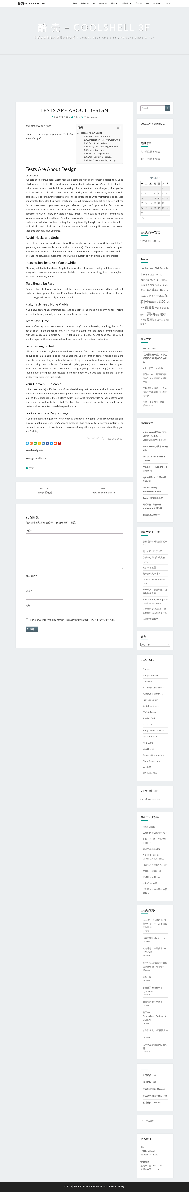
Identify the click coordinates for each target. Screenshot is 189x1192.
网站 (28, 605)
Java (143, 274)
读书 (159, 320)
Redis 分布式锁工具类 (153, 498)
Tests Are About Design (90, 132)
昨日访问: (147, 1082)
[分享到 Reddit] (55, 443)
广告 (142, 308)
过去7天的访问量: (151, 1088)
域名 (156, 302)
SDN (146, 290)
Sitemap (156, 3)
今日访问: (147, 1075)
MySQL (143, 285)
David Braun (148, 748)
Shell (151, 290)
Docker (144, 268)
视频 (150, 320)
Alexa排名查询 (147, 1120)
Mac (165, 280)
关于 (113, 3)
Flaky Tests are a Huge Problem (103, 146)
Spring (159, 290)
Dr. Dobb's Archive (151, 706)
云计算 (160, 295)
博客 (151, 302)
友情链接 (125, 3)
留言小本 (103, 3)
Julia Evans (148, 742)
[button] (117, 128)
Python (158, 285)
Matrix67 (147, 767)
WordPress (101, 1186)
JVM (157, 275)
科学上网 (147, 977)
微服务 (150, 308)
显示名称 (31, 576)
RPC (142, 290)
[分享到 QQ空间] (39, 443)
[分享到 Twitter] (51, 443)
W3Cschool (148, 724)
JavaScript (151, 275)
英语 (145, 320)
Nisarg (121, 1186)
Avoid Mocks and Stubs (99, 136)
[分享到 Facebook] (47, 443)
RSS (147, 3)
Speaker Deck (149, 718)
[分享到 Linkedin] (43, 443)
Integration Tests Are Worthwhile (104, 139)
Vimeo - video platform (154, 755)
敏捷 (162, 308)
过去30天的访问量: (152, 1095)
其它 (31, 468)
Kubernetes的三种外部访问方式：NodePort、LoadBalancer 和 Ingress (155, 436)
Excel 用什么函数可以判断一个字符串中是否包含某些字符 (155, 923)
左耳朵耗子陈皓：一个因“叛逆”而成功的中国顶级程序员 (155, 392)
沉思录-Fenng (149, 712)
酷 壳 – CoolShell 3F (31, 3)
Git (157, 268)
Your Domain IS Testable (100, 157)
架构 (151, 313)
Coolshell (147, 681)
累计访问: (147, 1102)
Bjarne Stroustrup (151, 761)
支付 (157, 308)
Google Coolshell (151, 675)
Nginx (151, 285)
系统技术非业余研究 (153, 693)
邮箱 (29, 590)
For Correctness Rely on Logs (102, 160)
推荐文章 (85, 3)
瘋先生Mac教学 (150, 773)
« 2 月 (143, 217)
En (94, 3)
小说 (168, 302)
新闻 (166, 308)
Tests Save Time (96, 150)
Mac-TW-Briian (150, 736)
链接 (157, 151)
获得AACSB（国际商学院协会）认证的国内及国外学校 (155, 378)
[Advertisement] (94, 81)
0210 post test (149, 348)
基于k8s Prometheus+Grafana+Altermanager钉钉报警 (160, 1016)
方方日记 (143, 315)
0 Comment (90, 117)
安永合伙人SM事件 (151, 514)
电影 (157, 314)
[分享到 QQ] (27, 443)
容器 (162, 302)
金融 (167, 320)
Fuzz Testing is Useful (99, 153)
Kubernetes (147, 280)
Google (164, 268)
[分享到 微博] (31, 443)
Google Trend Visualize (153, 730)
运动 (163, 320)
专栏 (137, 3)
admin (77, 117)
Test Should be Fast (98, 143)
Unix (146, 296)
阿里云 (143, 324)
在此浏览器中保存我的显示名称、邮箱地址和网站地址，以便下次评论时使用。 (72, 619)
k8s (161, 275)
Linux (159, 280)
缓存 (163, 314)
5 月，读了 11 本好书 (153, 368)
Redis (165, 285)
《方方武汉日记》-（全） (155, 937)
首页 (75, 3)
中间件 (152, 295)
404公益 (168, 3)
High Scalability (150, 699)
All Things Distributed (153, 687)
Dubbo (152, 269)
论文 (154, 320)
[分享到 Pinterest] (59, 443)
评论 (29, 530)
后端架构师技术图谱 (153, 1001)
